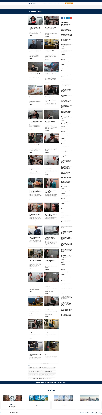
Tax (43, 378)
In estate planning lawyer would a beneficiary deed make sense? (66, 35)
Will (47, 378)
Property (34, 378)
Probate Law (45, 375)
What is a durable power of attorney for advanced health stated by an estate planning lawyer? (66, 304)
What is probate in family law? (66, 283)
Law (37, 374)
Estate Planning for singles (48, 371)
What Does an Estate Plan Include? (34, 97)
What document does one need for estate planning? (35, 122)
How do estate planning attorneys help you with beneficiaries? (50, 238)
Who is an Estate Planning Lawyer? (34, 145)
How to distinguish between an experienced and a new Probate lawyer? (66, 250)
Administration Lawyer (32, 367)
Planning (50, 374)
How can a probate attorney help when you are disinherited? (50, 191)
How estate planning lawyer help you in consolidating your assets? (50, 285)
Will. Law (50, 378)
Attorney (39, 367)
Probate (54, 374)
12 (48, 363)
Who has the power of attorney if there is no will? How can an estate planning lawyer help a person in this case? (50, 99)
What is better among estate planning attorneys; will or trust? (66, 221)
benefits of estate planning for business (47, 367)
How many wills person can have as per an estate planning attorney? (66, 51)
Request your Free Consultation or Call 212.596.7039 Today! (51, 382)
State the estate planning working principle (65, 173)
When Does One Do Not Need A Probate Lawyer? (51, 215)
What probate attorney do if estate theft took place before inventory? (66, 90)
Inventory (34, 374)
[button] (62, 18)
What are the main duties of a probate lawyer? (66, 40)
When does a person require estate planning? (50, 167)
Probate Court (36, 375)
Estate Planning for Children (66, 177)
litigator (43, 374)
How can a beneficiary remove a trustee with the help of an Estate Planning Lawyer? (66, 167)
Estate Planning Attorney (51, 368)
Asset (36, 367)
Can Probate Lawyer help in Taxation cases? (34, 238)
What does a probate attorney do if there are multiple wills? (66, 182)
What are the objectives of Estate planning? (66, 267)
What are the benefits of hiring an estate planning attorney (50, 122)
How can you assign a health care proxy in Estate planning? (35, 284)
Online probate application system (34, 215)
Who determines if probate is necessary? (51, 74)
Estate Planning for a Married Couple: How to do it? (66, 129)
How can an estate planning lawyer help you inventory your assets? (66, 238)
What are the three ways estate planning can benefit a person (66, 310)
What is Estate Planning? (65, 292)
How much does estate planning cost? (66, 206)
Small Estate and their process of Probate (67, 227)
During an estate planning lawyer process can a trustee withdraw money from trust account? (66, 135)
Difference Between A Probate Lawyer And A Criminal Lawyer (66, 288)
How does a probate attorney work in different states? (66, 112)
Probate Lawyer (50, 375)
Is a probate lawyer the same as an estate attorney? (66, 80)
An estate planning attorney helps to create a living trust (35, 51)
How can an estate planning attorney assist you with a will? (34, 28)
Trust (45, 378)
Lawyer (40, 374)
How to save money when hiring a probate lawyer (50, 331)
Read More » (31, 35)
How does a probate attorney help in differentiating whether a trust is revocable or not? (66, 123)
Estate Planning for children (32, 371)
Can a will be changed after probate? (66, 62)
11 (47, 363)
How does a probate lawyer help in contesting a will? (66, 151)
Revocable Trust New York (14, 412)
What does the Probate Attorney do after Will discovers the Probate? (66, 106)
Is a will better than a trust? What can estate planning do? (66, 315)
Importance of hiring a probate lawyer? (49, 51)
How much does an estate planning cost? (65, 141)
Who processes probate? (65, 146)
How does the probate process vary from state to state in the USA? (66, 68)
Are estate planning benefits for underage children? (35, 74)
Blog (58, 3)
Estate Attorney (31, 368)
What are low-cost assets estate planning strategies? (51, 308)
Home (69, 11)
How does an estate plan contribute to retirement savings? (34, 168)
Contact (62, 3)
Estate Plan (40, 368)
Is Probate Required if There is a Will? (51, 353)
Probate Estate (41, 375)
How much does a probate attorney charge (50, 145)
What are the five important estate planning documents (66, 196)
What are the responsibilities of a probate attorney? (66, 191)
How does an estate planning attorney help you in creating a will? (66, 117)
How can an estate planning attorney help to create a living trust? (66, 278)
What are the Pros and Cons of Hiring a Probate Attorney (66, 201)
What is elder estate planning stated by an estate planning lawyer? (66, 161)
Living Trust (46, 374)
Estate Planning (45, 368)
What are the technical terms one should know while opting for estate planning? (66, 297)
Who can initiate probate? (65, 186)
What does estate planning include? (65, 262)
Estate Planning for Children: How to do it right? (66, 25)
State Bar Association (39, 378)
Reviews (55, 3)
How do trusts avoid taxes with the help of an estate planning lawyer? (35, 354)
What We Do (50, 3)
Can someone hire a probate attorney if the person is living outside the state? (35, 191)
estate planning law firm (33, 3)
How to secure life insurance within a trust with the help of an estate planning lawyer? (66, 74)
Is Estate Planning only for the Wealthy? (66, 96)
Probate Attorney (31, 375)
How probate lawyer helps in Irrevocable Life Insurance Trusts (50, 262)
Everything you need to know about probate (35, 261)
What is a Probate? (64, 211)
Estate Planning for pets (40, 371)
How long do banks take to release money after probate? (35, 308)
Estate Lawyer (35, 368)
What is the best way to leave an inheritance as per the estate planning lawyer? (66, 256)
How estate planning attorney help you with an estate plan (35, 331)
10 (46, 363)
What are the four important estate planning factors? (66, 57)
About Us (44, 3)
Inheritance (30, 374)
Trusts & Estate (34, 3)
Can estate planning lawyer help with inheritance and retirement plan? (67, 244)
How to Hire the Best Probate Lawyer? (66, 216)
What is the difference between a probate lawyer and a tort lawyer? (66, 232)
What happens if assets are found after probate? (65, 85)
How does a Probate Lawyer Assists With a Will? (65, 272)
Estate (54, 367)
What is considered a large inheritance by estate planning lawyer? (50, 28)
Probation (30, 378)
